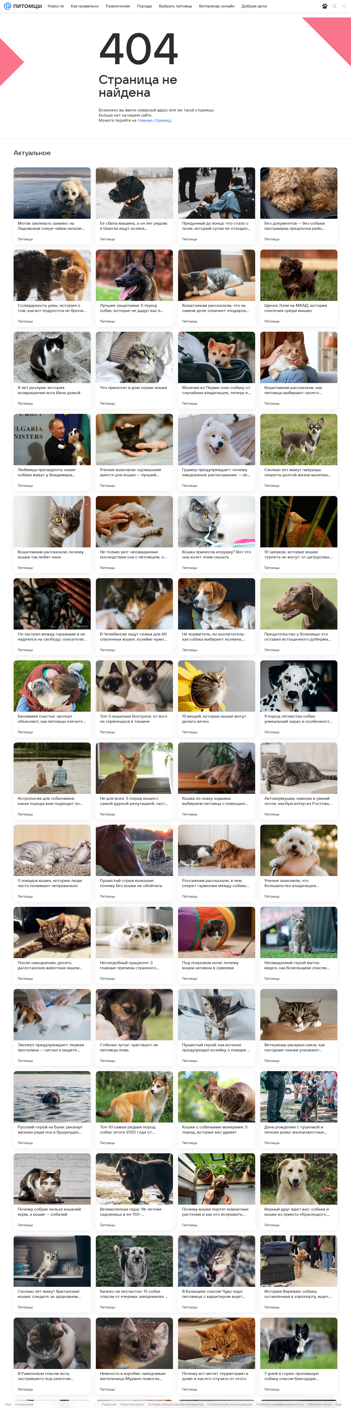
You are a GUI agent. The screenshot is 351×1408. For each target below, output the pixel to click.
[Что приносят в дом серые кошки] (134, 370)
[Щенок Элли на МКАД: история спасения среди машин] (298, 288)
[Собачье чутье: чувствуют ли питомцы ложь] (134, 1027)
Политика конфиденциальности (279, 1404)
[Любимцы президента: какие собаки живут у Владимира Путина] (52, 452)
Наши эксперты (132, 1404)
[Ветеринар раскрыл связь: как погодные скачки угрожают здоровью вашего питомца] (298, 1027)
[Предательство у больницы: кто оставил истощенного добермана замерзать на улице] (298, 616)
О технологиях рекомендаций (229, 1404)
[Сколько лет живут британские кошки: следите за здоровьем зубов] (52, 1273)
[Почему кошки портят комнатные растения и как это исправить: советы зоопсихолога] (216, 1191)
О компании (24, 1404)
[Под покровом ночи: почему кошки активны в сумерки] (216, 945)
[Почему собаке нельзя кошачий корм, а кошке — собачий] (52, 1191)
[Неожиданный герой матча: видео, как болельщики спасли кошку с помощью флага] (298, 945)
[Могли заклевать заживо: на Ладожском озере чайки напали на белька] (52, 205)
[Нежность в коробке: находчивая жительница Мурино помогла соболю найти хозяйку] (134, 1356)
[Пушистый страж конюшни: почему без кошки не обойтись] (134, 863)
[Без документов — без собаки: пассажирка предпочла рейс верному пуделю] (298, 205)
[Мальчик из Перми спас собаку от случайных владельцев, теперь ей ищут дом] (216, 370)
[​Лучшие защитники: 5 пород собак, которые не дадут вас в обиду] (134, 288)
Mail (8, 1404)
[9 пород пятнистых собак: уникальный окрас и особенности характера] (298, 698)
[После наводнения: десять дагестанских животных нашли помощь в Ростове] (52, 945)
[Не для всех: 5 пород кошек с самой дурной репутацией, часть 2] (134, 781)
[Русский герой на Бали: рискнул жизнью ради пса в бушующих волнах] (52, 1109)
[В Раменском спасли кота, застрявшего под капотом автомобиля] (52, 1356)
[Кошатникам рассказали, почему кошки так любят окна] (52, 534)
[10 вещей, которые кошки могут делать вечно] (216, 698)
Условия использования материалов (175, 1404)
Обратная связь (319, 1404)
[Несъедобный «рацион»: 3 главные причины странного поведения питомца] (134, 945)
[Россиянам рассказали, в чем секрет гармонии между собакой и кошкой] (216, 863)
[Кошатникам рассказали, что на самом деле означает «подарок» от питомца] (216, 288)
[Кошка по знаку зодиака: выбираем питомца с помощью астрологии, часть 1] (216, 781)
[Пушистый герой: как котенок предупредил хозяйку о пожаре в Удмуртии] (216, 1027)
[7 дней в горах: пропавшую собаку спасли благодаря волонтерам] (298, 1356)
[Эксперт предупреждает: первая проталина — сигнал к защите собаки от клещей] (52, 1027)
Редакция (109, 1404)
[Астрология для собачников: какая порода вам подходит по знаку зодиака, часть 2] (52, 781)
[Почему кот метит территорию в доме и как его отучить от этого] (216, 1356)
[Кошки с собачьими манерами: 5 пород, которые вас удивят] (216, 1109)
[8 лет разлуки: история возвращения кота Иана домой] (52, 370)
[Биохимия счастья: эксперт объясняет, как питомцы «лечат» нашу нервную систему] (52, 698)
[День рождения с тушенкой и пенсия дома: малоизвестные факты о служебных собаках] (298, 1109)
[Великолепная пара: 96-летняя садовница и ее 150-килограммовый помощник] (134, 1191)
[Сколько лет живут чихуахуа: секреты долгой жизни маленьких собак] (298, 452)
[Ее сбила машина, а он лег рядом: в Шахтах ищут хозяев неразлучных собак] (134, 205)
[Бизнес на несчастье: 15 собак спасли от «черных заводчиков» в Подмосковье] (134, 1273)
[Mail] (7, 6)
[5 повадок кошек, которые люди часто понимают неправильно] (52, 863)
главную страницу (154, 120)
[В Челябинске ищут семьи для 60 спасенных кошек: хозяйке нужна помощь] (134, 616)
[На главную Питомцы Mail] (26, 6)
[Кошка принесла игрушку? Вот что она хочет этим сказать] (216, 534)
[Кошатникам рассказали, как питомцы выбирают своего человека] (298, 370)
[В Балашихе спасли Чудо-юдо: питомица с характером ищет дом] (216, 1273)
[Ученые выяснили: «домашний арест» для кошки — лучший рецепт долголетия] (134, 452)
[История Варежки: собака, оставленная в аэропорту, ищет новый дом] (298, 1273)
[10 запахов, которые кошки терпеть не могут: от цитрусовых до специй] (298, 534)
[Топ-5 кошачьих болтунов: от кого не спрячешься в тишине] (134, 698)
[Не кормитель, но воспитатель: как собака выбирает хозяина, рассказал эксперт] (216, 616)
